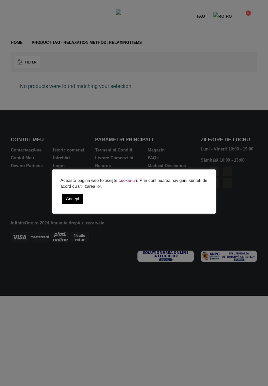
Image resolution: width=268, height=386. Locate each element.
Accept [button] (72, 198)
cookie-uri (128, 180)
